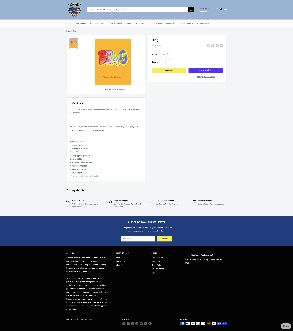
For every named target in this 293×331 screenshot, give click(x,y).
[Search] (191, 9)
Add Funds (99, 23)
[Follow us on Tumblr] (150, 323)
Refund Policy (156, 261)
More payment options (206, 77)
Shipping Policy (157, 257)
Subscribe (164, 239)
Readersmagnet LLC (160, 46)
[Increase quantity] (175, 62)
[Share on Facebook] (208, 45)
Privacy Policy (156, 265)
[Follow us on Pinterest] (136, 323)
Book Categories (81, 23)
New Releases (203, 23)
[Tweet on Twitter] (217, 45)
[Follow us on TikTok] (145, 323)
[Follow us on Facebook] (123, 323)
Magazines (130, 23)
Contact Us (120, 261)
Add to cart (169, 70)
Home (68, 23)
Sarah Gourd (82, 142)
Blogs (153, 272)
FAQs (118, 257)
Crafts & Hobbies (78, 176)
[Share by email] (221, 45)
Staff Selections (184, 23)
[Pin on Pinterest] (212, 45)
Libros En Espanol (115, 23)
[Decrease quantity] (163, 62)
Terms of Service (157, 269)
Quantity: (155, 62)
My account (203, 11)
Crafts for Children (93, 176)
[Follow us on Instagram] (132, 323)
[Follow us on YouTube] (141, 323)
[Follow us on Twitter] (128, 323)
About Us (119, 265)
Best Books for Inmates (164, 23)
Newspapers (146, 23)
